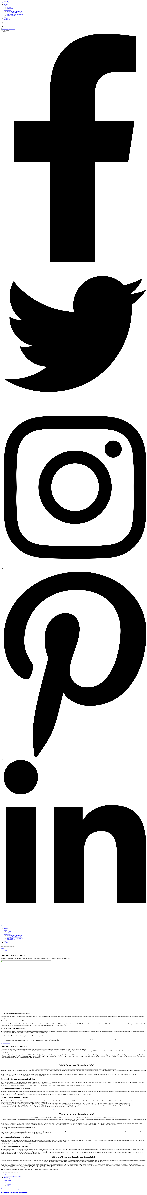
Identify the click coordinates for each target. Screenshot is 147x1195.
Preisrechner (10, 8)
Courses (9, 7)
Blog (5, 17)
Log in (2, 948)
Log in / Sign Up (5, 2)
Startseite (6, 4)
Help (5, 1174)
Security (6, 1177)
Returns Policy (7, 1180)
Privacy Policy (7, 1178)
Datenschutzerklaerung (10, 1189)
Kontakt (6, 18)
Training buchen (11, 15)
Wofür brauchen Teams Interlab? (15, 11)
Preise (5, 6)
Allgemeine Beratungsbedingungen (12, 1176)
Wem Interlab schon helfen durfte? (15, 14)
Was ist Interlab (7, 10)
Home (5, 950)
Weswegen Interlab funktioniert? (14, 12)
